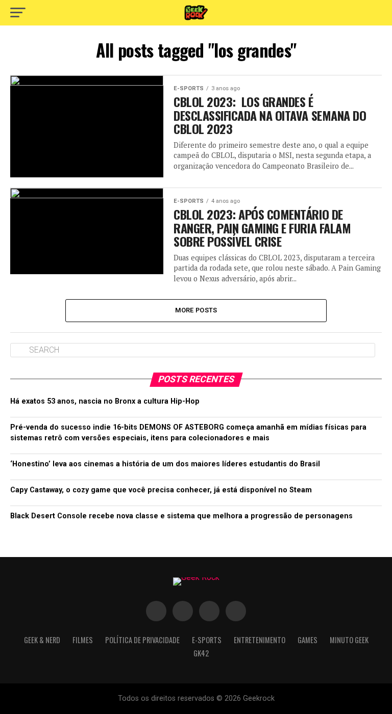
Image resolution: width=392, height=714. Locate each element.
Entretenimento (259, 639)
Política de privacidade (142, 639)
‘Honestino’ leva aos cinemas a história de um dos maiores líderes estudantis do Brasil (165, 464)
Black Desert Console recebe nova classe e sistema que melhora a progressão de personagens (181, 516)
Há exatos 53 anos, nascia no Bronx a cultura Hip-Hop (105, 401)
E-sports (207, 639)
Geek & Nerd (42, 639)
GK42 (201, 653)
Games (307, 639)
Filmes (82, 639)
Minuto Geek (349, 639)
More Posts (196, 310)
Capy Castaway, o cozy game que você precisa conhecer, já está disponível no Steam (161, 490)
